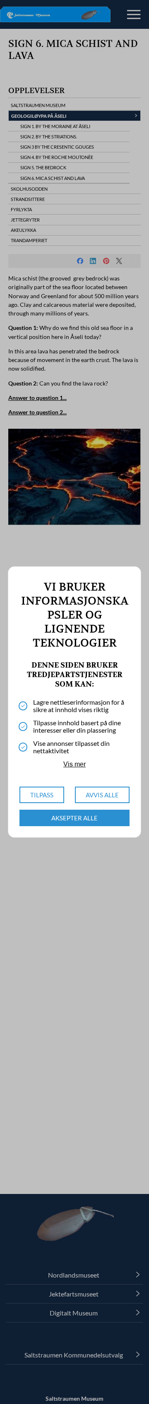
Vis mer (74, 764)
